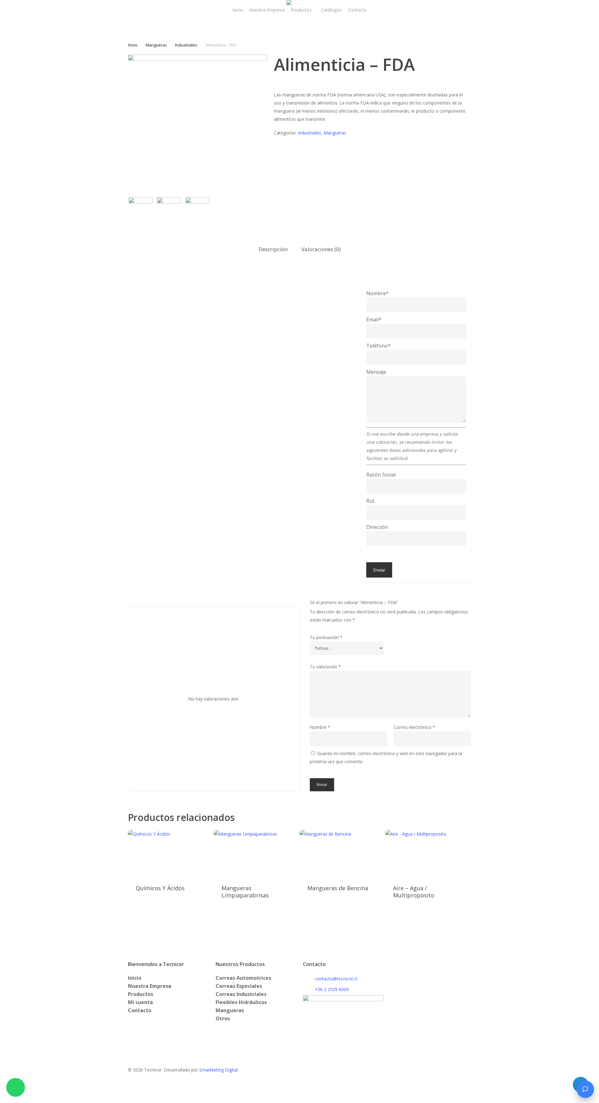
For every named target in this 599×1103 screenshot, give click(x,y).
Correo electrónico (414, 727)
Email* (374, 319)
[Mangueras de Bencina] (340, 853)
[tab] (273, 249)
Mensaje (376, 371)
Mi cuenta (140, 1002)
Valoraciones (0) (321, 249)
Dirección (377, 527)
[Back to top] (299, 1099)
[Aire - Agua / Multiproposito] (425, 853)
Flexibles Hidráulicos (241, 1002)
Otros (223, 1018)
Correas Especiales (239, 986)
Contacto (139, 1010)
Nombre (320, 727)
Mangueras (156, 45)
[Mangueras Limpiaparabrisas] (254, 853)
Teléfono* (378, 345)
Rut (370, 500)
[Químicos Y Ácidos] (168, 853)
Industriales (186, 45)
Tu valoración (325, 667)
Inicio (133, 45)
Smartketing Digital (218, 1070)
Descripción (273, 249)
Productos (140, 994)
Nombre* (377, 293)
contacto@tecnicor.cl (336, 979)
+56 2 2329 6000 (332, 989)
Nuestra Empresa (149, 986)
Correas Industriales (241, 994)
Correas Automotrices (243, 977)
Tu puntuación (326, 637)
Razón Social (381, 474)
